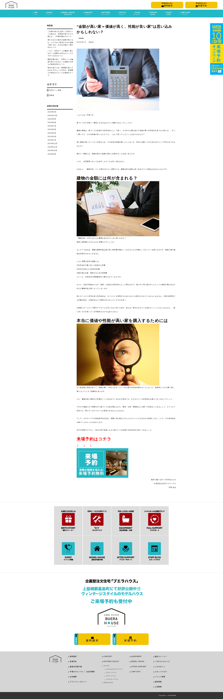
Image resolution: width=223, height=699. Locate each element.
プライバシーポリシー (78, 682)
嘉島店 (91, 42)
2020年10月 (52, 115)
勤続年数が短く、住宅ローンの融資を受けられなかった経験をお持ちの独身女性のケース (60, 61)
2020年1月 (52, 140)
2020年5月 (52, 133)
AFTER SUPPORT (138, 667)
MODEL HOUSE (137, 661)
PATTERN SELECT (111, 661)
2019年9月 (52, 154)
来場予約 (73, 661)
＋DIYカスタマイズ (162, 661)
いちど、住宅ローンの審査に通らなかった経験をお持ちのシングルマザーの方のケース (60, 53)
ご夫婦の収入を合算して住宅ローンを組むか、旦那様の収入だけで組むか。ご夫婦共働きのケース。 (60, 34)
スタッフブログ (161, 672)
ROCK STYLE (111, 676)
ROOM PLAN (108, 682)
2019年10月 (52, 150)
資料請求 (73, 656)
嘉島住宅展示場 (76, 667)
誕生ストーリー (161, 656)
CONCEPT (107, 656)
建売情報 (158, 682)
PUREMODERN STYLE (114, 669)
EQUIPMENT (136, 656)
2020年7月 (52, 126)
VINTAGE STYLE (112, 679)
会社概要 (73, 677)
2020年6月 (52, 129)
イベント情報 (160, 677)
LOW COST (136, 672)
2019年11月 (52, 147)
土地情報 (158, 687)
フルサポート (160, 667)
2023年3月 (52, 112)
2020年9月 (52, 119)
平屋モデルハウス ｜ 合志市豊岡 (82, 672)
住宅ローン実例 (55, 90)
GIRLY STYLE (111, 672)
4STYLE (106, 666)
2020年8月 (52, 122)
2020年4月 (52, 136)
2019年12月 (52, 143)
